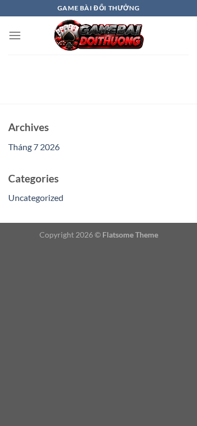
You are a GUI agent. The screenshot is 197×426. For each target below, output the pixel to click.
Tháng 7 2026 (34, 146)
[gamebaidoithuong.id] (98, 35)
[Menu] (14, 35)
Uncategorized (35, 197)
